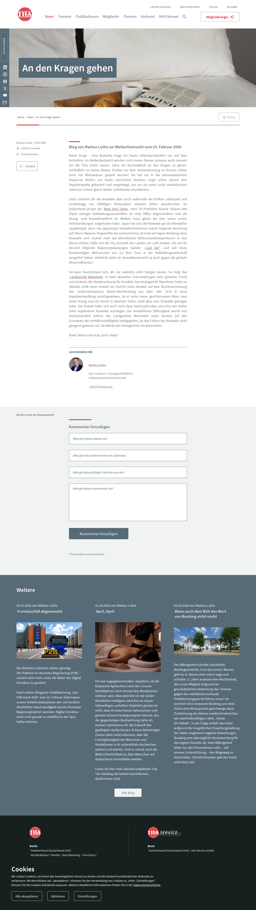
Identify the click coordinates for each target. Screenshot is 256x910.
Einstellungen (87, 896)
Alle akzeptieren (26, 896)
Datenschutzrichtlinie (146, 885)
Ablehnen (58, 896)
